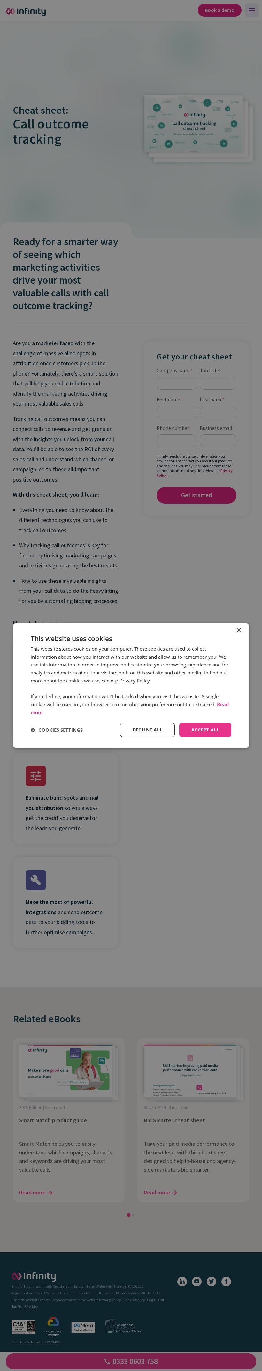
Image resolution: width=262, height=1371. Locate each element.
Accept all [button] (205, 730)
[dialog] (131, 685)
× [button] (238, 630)
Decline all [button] (147, 730)
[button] (57, 729)
